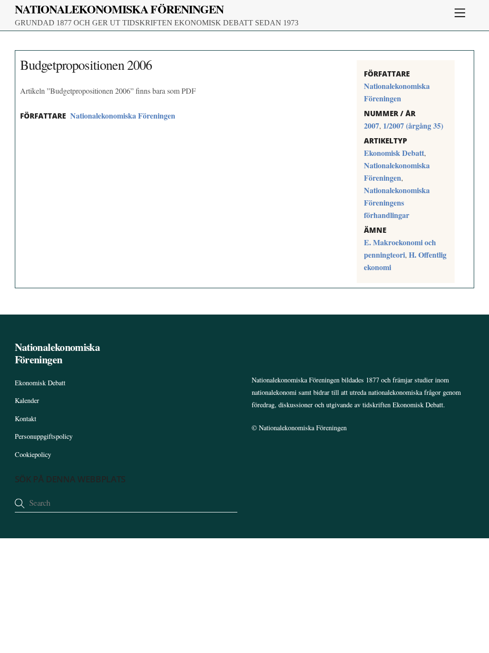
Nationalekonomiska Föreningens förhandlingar (397, 202)
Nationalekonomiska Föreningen (122, 115)
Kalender (27, 400)
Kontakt (25, 418)
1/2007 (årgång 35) (413, 125)
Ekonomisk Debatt (394, 152)
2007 (371, 125)
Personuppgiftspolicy (44, 436)
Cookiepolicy (33, 454)
